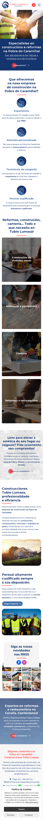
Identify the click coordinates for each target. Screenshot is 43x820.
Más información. (32, 802)
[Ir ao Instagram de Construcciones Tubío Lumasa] (24, 662)
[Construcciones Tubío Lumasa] (15, 4)
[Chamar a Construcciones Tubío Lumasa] (34, 5)
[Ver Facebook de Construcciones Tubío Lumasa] (18, 662)
